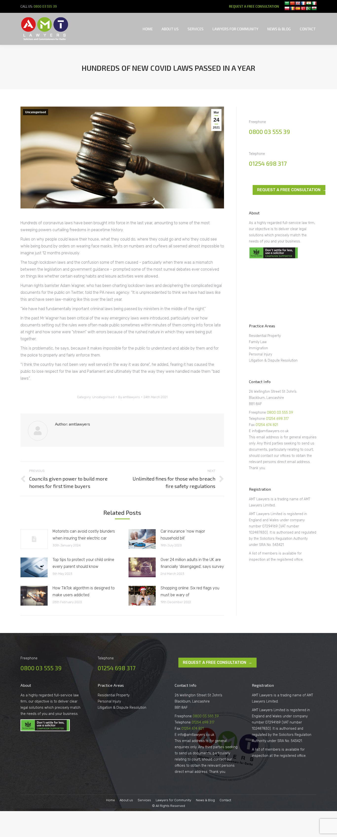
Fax (252, 425)
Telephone (257, 419)
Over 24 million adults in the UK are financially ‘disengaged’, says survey (192, 563)
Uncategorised (35, 112)
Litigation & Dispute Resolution (273, 360)
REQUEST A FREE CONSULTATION (254, 6)
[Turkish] (303, 8)
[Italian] (314, 3)
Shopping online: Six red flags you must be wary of (190, 591)
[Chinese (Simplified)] (292, 3)
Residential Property (265, 336)
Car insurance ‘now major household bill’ (183, 534)
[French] (303, 3)
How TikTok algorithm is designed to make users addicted (84, 591)
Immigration (258, 348)
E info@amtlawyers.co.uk (269, 431)
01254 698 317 (268, 163)
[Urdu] (308, 8)
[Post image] (34, 539)
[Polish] (286, 8)
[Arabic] (286, 3)
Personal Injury (260, 354)
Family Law (258, 342)
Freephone (258, 412)
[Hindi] (308, 3)
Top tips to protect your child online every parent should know (83, 563)
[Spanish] (297, 8)
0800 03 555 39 (45, 6)
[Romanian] (292, 8)
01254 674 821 (267, 425)
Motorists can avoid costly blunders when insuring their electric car (84, 534)
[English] (297, 3)
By (129, 397)
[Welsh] (314, 8)
